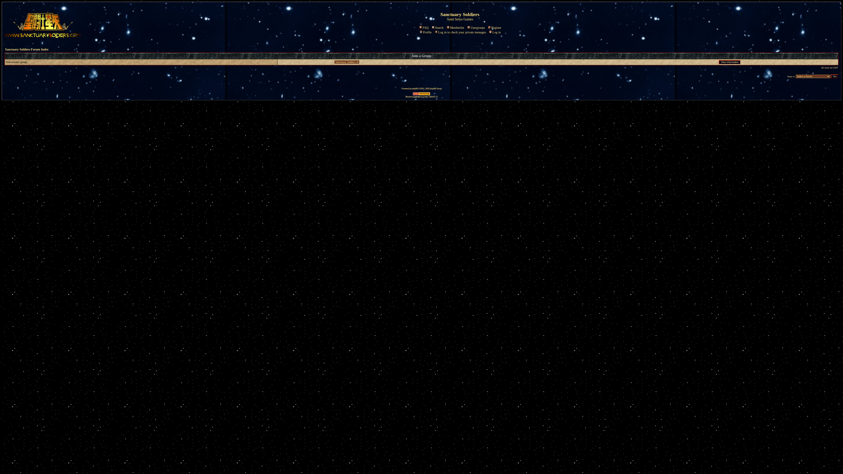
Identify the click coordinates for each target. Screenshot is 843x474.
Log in (496, 32)
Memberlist (457, 27)
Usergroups (478, 27)
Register (496, 27)
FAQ (426, 27)
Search (439, 27)
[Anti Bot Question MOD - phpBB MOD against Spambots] (421, 94)
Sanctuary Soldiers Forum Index (27, 49)
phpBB (415, 88)
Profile (427, 32)
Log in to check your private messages (462, 32)
